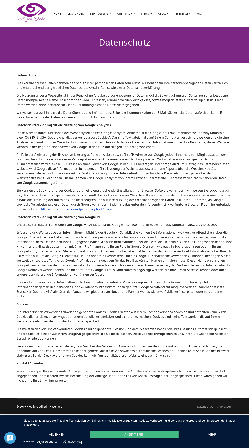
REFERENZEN (182, 13)
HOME (57, 13)
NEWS (145, 13)
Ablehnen (56, 434)
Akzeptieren (134, 434)
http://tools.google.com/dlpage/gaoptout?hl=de (76, 209)
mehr (212, 434)
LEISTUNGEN (76, 13)
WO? (199, 13)
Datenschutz (205, 406)
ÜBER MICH (124, 13)
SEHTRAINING (99, 13)
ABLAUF (163, 13)
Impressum (224, 406)
